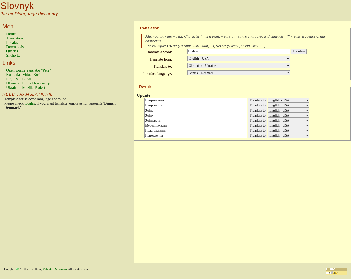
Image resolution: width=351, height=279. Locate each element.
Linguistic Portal (18, 79)
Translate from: (160, 59)
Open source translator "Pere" (28, 70)
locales (30, 103)
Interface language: (157, 74)
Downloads (15, 47)
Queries (12, 51)
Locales (12, 42)
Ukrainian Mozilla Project (25, 87)
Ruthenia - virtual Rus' (23, 75)
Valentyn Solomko (55, 269)
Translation (14, 38)
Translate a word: (159, 52)
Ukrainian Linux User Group (28, 83)
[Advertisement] (25, 188)
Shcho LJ (13, 55)
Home (11, 34)
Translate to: (163, 66)
